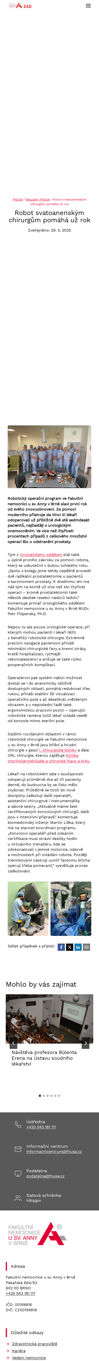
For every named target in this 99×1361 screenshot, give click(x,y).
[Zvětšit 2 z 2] (85, 887)
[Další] (85, 1043)
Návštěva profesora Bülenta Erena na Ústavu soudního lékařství (44, 1058)
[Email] (86, 947)
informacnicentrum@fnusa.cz (54, 1151)
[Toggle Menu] (88, 6)
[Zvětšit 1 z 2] (42, 887)
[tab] (40, 1096)
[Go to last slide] (13, 1043)
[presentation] (49, 1019)
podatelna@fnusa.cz (45, 1176)
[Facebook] (61, 947)
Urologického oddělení (41, 554)
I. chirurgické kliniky (57, 750)
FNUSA (18, 199)
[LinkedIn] (78, 947)
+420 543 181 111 (41, 1127)
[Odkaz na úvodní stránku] (38, 1235)
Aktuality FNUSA (38, 199)
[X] (69, 947)
